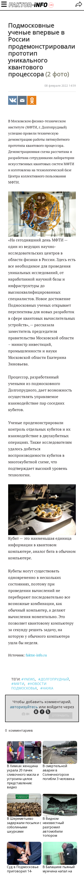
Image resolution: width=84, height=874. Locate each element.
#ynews (28, 679)
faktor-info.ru (36, 655)
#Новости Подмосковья (28, 685)
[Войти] (79, 5)
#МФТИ (17, 683)
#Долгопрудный (53, 679)
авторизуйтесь (24, 706)
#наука (46, 688)
